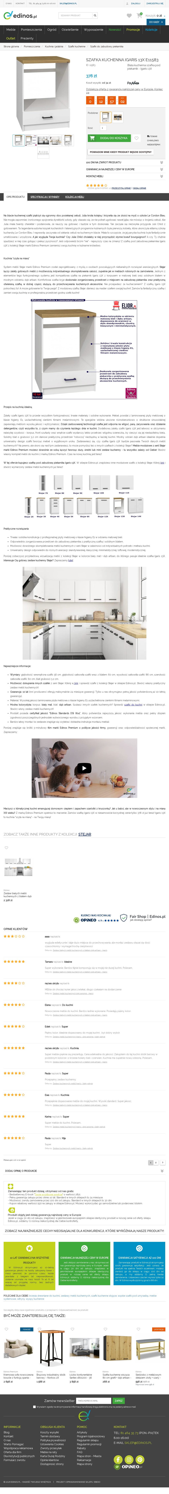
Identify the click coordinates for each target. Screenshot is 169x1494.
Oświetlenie (70, 29)
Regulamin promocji (89, 1444)
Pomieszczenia (31, 29)
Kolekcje (151, 29)
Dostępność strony (52, 1464)
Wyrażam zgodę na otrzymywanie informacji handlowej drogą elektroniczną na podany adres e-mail (86, 1407)
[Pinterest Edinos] (139, 1460)
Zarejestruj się (154, 3)
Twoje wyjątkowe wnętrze (48, 1194)
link (162, 462)
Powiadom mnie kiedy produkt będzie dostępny (121, 152)
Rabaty (81, 1448)
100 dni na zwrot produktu (103, 162)
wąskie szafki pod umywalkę (133, 1295)
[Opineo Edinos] (128, 1467)
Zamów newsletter (59, 1401)
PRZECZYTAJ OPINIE (121, 188)
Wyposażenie (93, 29)
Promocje (133, 29)
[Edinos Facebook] (118, 1460)
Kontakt (20, 3)
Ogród (51, 29)
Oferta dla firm (12, 1452)
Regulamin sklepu (88, 1440)
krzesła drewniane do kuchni (44, 1295)
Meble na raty (48, 1452)
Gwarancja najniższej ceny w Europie (110, 169)
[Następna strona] (162, 1162)
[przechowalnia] (131, 15)
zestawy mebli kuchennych (75, 1295)
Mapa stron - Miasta (89, 1456)
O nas (9, 3)
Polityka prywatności (53, 1440)
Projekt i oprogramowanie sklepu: (78, 1482)
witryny (21, 1299)
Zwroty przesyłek (51, 1448)
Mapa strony (84, 1464)
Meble (11, 29)
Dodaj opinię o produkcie (21, 1171)
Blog (6, 1432)
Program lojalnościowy (91, 1436)
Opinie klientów (49, 1460)
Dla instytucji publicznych (19, 1456)
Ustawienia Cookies (52, 1444)
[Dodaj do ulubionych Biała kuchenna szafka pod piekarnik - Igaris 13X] (136, 138)
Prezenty (27, 38)
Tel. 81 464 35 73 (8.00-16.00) (42, 3)
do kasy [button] (154, 22)
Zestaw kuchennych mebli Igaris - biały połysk (73, 1084)
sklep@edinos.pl (68, 3)
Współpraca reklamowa (18, 1448)
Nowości (115, 29)
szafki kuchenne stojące (104, 1295)
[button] (95, 15)
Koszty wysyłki (49, 1432)
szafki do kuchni (133, 704)
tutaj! (70, 560)
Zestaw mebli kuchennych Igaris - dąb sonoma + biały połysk (79, 1037)
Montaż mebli (94, 176)
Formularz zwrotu (14, 1460)
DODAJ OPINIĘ (139, 188)
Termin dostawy (50, 1436)
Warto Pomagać (14, 1444)
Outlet (10, 38)
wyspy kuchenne (35, 1299)
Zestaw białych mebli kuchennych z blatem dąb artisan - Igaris (80, 950)
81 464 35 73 (129, 1433)
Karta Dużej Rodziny (52, 1456)
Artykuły (82, 1432)
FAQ (79, 1452)
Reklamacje (84, 1460)
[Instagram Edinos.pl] (129, 1460)
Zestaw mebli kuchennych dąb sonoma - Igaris (73, 993)
